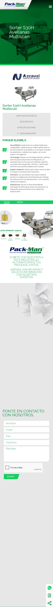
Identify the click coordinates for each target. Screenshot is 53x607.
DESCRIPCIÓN (26, 122)
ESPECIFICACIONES (26, 127)
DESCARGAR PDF (28, 133)
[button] (50, 6)
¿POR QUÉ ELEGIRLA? (26, 116)
